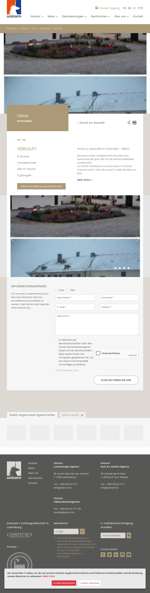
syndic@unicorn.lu (64, 512)
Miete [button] (52, 16)
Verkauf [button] (35, 16)
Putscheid (45, 28)
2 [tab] (115, 268)
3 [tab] (119, 268)
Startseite (12, 28)
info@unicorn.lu (62, 487)
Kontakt (138, 16)
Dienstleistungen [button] (73, 16)
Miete (31, 468)
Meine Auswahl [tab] (71, 415)
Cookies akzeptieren (64, 583)
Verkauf (24, 28)
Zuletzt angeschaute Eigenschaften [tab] (32, 415)
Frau (61, 290)
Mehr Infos (49, 576)
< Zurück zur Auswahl (90, 123)
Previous (8, 236)
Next (141, 236)
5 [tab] (128, 268)
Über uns (33, 473)
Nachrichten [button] (99, 16)
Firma (34, 28)
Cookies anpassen (89, 583)
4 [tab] (124, 268)
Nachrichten (35, 478)
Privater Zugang (109, 8)
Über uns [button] (120, 16)
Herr (72, 290)
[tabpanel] (75, 236)
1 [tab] (111, 268)
